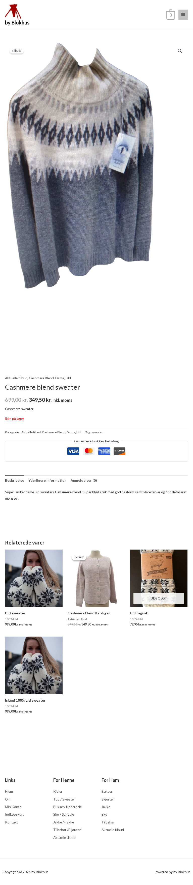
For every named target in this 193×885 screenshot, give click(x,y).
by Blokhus (17, 22)
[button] (179, 50)
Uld (68, 378)
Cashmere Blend (41, 378)
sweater (97, 432)
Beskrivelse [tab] (14, 480)
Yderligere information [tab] (47, 480)
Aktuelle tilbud (16, 378)
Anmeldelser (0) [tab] (84, 480)
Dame (59, 378)
